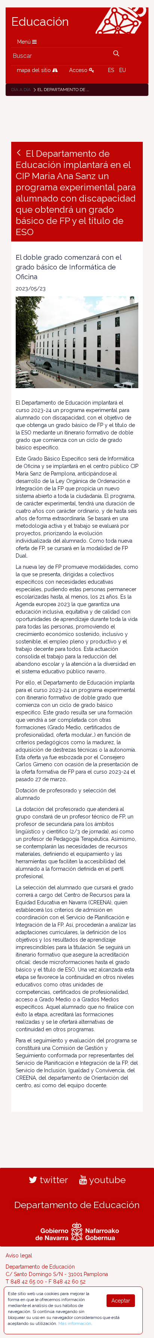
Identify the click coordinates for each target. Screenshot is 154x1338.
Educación (40, 22)
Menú (24, 42)
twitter (52, 1179)
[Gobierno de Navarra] (77, 1230)
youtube (106, 1179)
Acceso (79, 70)
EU (122, 70)
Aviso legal (19, 1256)
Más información (74, 1323)
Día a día (21, 89)
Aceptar (120, 1301)
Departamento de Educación (77, 1204)
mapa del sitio (34, 70)
